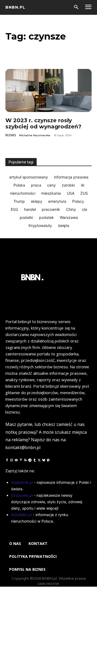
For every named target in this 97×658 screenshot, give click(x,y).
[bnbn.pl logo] (32, 279)
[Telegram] (30, 460)
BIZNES (10, 135)
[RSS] (25, 460)
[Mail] (16, 460)
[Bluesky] (43, 460)
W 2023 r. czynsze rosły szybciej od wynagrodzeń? (43, 123)
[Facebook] (7, 460)
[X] (39, 460)
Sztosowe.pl (22, 495)
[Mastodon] (48, 460)
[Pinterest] (20, 460)
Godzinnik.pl (22, 482)
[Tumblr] (34, 460)
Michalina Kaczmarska (34, 135)
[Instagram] (11, 460)
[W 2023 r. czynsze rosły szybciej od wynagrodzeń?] (48, 90)
